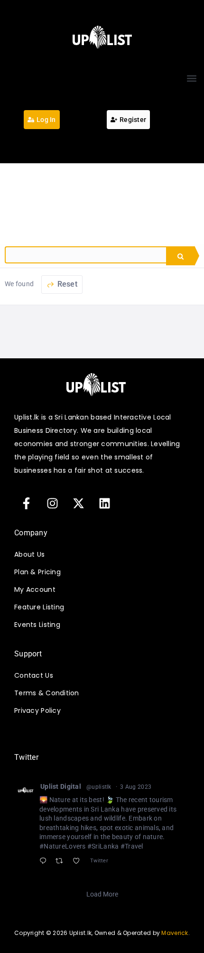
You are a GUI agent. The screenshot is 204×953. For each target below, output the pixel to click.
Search (180, 255)
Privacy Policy (37, 710)
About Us (29, 554)
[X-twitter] (78, 503)
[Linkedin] (104, 503)
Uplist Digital (60, 786)
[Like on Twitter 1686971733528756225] (79, 862)
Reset (66, 284)
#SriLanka (103, 846)
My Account (35, 589)
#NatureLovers (62, 846)
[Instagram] (52, 503)
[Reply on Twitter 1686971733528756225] (45, 862)
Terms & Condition (46, 693)
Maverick (174, 933)
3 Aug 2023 (135, 787)
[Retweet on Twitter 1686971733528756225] (62, 862)
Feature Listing (39, 607)
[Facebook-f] (26, 503)
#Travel (132, 846)
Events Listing (37, 624)
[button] (191, 78)
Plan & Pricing (37, 572)
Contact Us (33, 675)
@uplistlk (98, 787)
